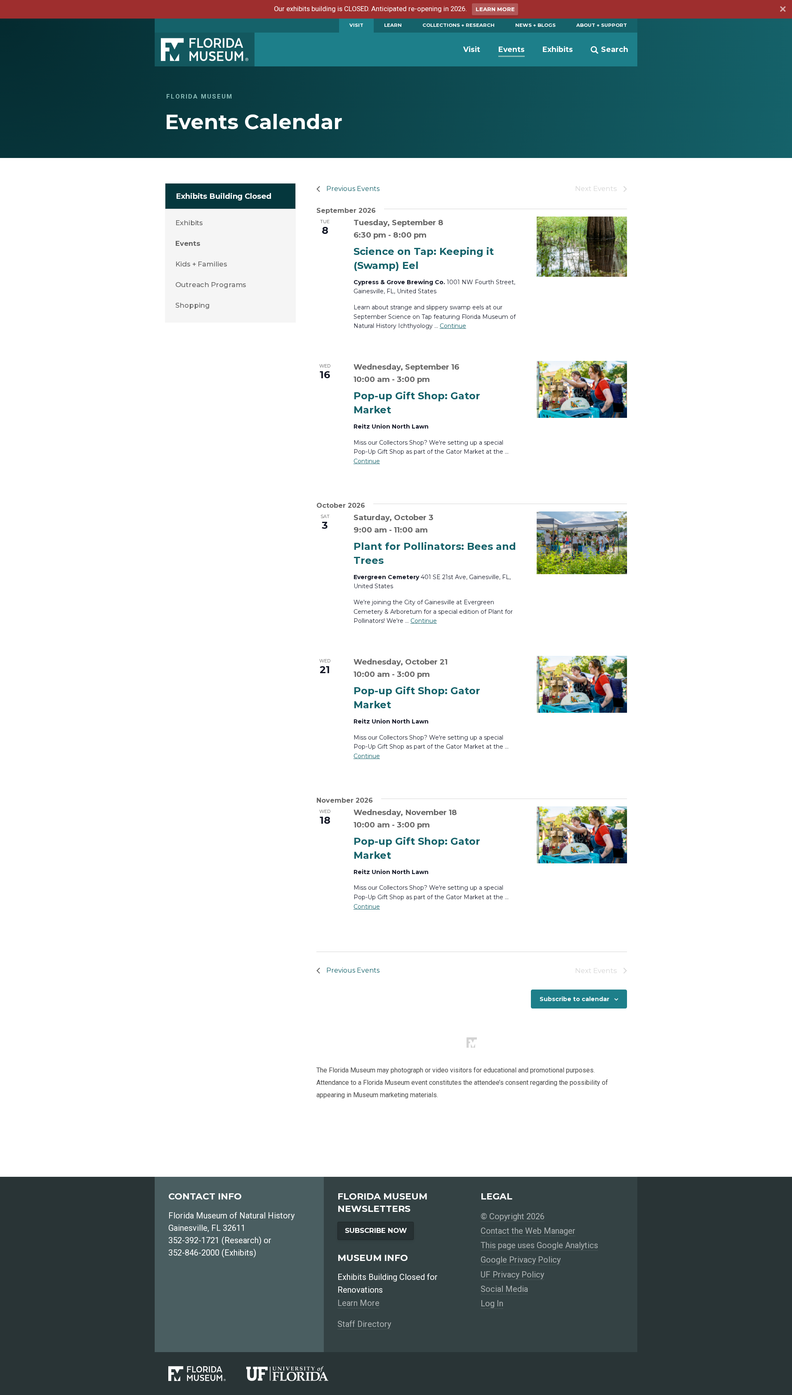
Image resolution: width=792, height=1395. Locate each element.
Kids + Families (201, 264)
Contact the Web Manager (528, 1231)
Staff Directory (364, 1324)
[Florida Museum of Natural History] (207, 1373)
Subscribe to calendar (574, 999)
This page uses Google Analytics (539, 1245)
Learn (393, 25)
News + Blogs (535, 25)
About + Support (601, 25)
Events (511, 49)
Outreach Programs (210, 284)
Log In (492, 1303)
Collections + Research (458, 25)
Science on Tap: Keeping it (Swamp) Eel (424, 258)
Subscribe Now (376, 1230)
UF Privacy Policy (512, 1275)
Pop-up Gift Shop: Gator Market (417, 403)
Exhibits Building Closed (223, 196)
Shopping (192, 305)
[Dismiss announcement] (782, 10)
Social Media (504, 1289)
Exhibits (557, 49)
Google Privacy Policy (521, 1260)
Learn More (495, 9)
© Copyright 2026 (512, 1216)
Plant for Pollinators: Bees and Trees (435, 553)
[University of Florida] (297, 1373)
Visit (356, 25)
